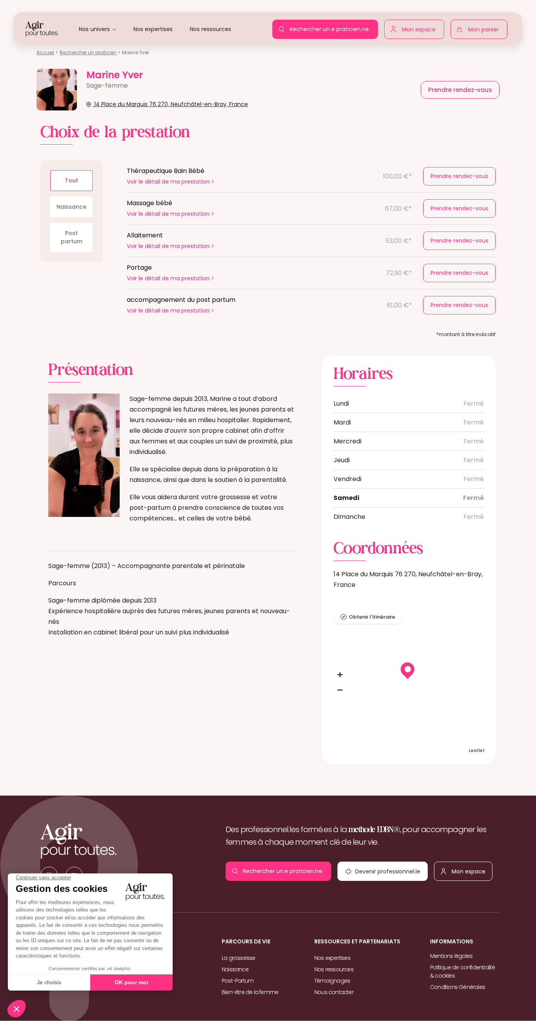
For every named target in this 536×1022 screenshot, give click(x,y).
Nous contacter (334, 992)
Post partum (71, 237)
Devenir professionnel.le (370, 873)
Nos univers (94, 29)
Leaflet (477, 750)
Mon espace (420, 28)
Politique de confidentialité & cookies (462, 971)
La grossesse (238, 958)
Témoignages (332, 981)
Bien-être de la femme (250, 992)
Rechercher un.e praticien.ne (331, 27)
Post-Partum (237, 981)
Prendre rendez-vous (459, 176)
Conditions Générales (457, 987)
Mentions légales (451, 956)
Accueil (45, 52)
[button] (340, 675)
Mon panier (485, 31)
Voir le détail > (170, 182)
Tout (71, 180)
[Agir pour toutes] (42, 28)
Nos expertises (153, 29)
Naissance (71, 207)
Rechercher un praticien (88, 52)
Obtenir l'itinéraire (372, 617)
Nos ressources (210, 29)
